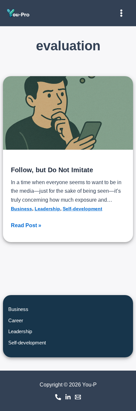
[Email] (78, 397)
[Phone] (58, 397)
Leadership (47, 208)
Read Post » (26, 224)
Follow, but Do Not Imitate (52, 170)
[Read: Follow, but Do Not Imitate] (68, 113)
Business (21, 208)
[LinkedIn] (68, 397)
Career (15, 320)
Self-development (82, 208)
